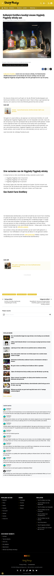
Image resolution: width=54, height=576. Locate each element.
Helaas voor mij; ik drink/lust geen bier (11, 433)
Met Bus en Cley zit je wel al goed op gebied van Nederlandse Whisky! (17, 468)
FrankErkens (8, 408)
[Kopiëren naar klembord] (51, 69)
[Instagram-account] (24, 570)
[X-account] (17, 570)
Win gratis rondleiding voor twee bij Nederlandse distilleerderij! (26, 265)
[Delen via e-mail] (48, 69)
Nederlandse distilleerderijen (9, 294)
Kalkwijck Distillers (10, 74)
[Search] (41, 3)
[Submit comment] (49, 314)
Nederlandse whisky (21, 294)
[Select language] (44, 3)
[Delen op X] (45, 69)
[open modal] (51, 3)
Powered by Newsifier (27, 573)
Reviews (19, 8)
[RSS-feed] (33, 570)
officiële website (23, 227)
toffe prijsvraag (30, 234)
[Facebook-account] (20, 570)
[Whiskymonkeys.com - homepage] (11, 3)
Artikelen (11, 8)
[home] (2, 8)
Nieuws (6, 8)
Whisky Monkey (9, 20)
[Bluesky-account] (36, 570)
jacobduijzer (8, 470)
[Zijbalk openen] (2, 3)
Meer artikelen (7, 396)
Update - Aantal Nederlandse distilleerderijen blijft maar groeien (28, 110)
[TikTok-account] (27, 570)
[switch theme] (49, 3)
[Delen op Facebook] (43, 69)
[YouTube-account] (30, 570)
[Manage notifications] (3, 573)
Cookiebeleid (31, 564)
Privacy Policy (23, 564)
